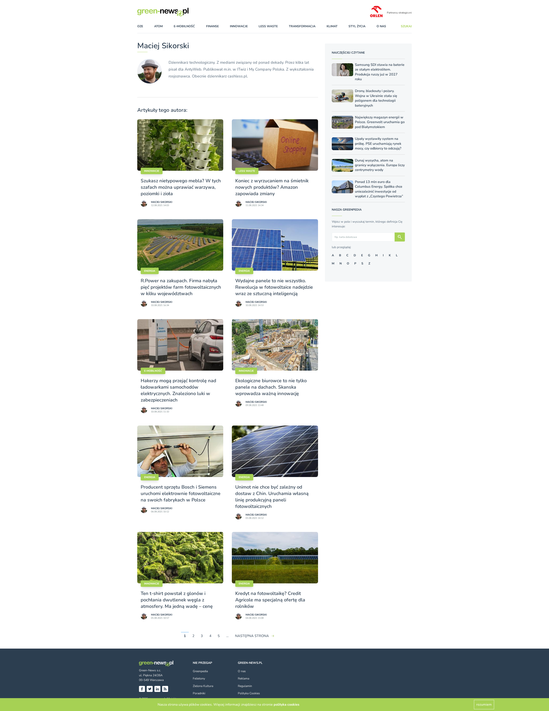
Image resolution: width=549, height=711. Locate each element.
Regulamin (245, 686)
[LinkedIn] (157, 689)
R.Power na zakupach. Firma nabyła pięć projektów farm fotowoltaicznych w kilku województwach (181, 287)
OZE (140, 26)
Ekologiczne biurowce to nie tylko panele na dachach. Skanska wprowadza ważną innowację (271, 387)
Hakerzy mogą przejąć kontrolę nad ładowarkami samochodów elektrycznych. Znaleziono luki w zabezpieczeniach (178, 390)
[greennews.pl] (171, 12)
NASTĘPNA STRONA (252, 636)
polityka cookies (286, 704)
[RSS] (165, 689)
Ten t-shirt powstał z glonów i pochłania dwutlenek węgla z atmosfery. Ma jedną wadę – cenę (177, 600)
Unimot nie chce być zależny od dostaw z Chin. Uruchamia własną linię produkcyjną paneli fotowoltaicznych (272, 497)
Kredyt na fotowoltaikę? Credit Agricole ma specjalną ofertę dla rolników (270, 600)
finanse (212, 26)
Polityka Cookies (249, 693)
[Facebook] (142, 689)
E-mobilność (153, 371)
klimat (332, 26)
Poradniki (199, 693)
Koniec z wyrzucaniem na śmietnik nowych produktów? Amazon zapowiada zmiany (272, 187)
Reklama (243, 678)
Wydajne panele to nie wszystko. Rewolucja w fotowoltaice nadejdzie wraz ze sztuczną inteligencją (274, 287)
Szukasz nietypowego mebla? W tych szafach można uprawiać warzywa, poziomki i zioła (181, 187)
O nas (381, 26)
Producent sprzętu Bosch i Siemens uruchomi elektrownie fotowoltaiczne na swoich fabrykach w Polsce (180, 493)
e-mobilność (184, 26)
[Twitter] (150, 689)
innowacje (239, 26)
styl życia (356, 26)
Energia (149, 271)
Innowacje (151, 171)
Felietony (199, 678)
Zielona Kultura (203, 686)
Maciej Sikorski (161, 202)
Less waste (247, 171)
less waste (268, 26)
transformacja (302, 26)
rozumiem (484, 704)
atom (158, 26)
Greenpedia (200, 671)
